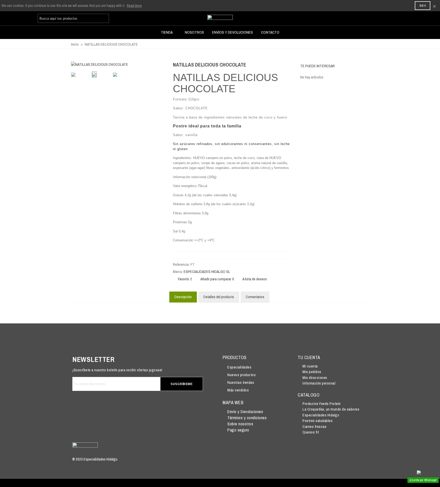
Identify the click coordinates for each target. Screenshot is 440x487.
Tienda (167, 32)
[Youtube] (108, 407)
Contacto (270, 32)
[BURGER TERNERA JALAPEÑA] (289, 65)
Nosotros (194, 32)
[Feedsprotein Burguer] (220, 18)
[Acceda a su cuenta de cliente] (366, 18)
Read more (134, 5)
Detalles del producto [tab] (218, 296)
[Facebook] (79, 407)
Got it (422, 6)
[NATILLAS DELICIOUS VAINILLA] (280, 65)
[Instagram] (122, 407)
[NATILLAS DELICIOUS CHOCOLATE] (159, 61)
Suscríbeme (182, 384)
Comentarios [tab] (255, 296)
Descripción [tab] (183, 296)
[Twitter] (93, 407)
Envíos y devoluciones (232, 32)
